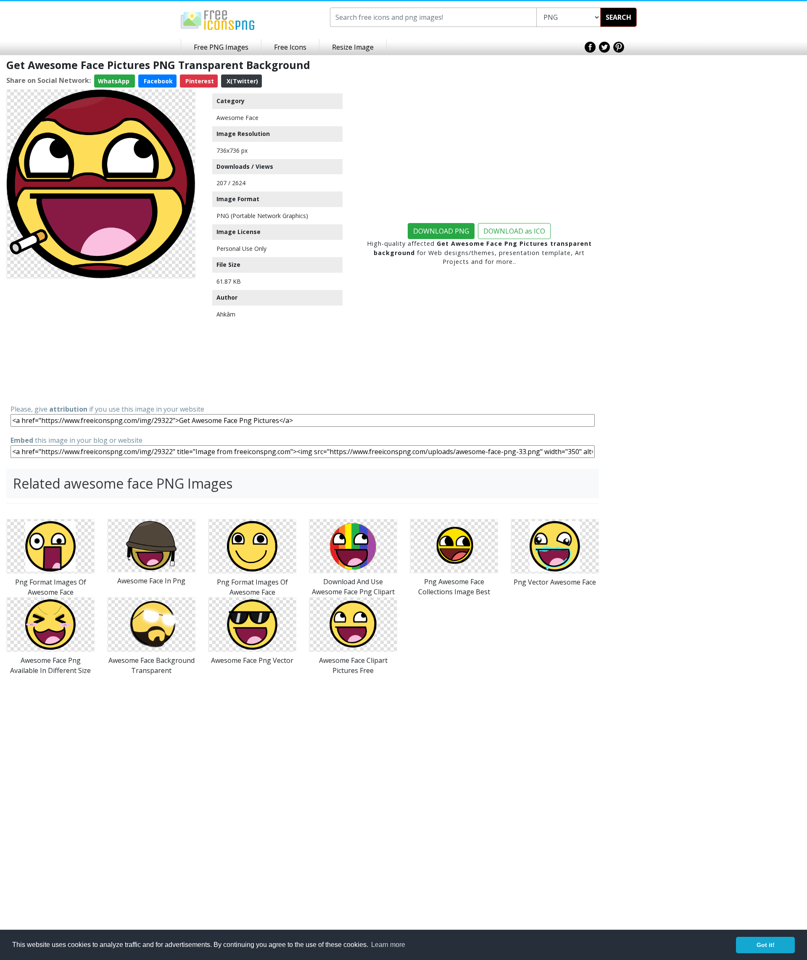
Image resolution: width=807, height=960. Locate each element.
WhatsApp (114, 81)
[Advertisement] (100, 341)
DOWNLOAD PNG (441, 231)
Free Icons (290, 47)
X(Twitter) (241, 81)
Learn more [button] (388, 944)
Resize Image (353, 47)
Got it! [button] (766, 944)
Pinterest (199, 81)
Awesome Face (237, 118)
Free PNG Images (221, 47)
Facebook (157, 81)
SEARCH (618, 17)
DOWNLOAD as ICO (514, 231)
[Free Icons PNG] (218, 19)
